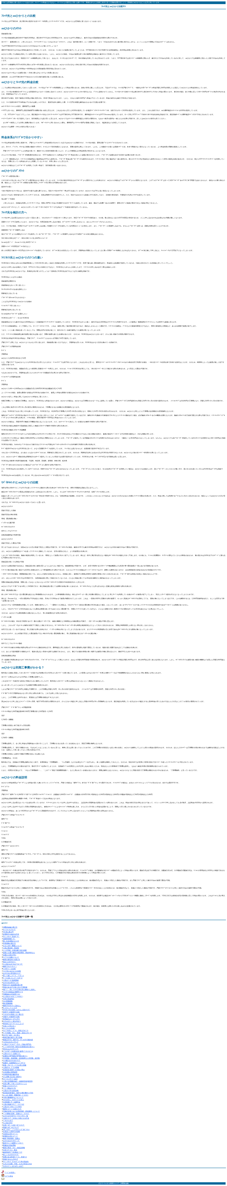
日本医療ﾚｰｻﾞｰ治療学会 (11, 1102)
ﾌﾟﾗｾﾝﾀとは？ (8, 1120)
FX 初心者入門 (8, 932)
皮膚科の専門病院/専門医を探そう (15, 1056)
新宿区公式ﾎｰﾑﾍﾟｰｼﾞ (10, 1136)
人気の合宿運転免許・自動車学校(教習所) (18, 1081)
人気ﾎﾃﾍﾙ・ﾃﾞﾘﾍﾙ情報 (11, 1067)
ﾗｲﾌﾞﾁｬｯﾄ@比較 (9, 1028)
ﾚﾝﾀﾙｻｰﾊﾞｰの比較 (9, 969)
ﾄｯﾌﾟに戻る (9, 1176)
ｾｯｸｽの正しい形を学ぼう (12, 1021)
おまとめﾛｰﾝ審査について (12, 946)
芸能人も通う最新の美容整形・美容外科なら (19, 952)
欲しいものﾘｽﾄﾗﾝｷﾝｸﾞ (11, 1154)
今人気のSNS (7, 1123)
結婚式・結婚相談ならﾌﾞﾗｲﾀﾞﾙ (14, 1063)
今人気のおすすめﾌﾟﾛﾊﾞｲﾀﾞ (13, 964)
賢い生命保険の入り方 (11, 941)
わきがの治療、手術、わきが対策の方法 (17, 1164)
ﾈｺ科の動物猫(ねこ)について (13, 1097)
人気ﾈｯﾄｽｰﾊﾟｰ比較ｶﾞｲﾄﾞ (12, 1053)
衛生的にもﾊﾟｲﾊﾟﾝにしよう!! (13, 1023)
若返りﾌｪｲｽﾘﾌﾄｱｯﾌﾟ (10, 1086)
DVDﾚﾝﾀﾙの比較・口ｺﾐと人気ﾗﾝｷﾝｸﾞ (16, 1010)
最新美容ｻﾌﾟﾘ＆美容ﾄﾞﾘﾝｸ (12, 1152)
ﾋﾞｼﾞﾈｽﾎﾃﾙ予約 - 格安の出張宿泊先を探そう (19, 1047)
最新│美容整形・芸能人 (11, 1138)
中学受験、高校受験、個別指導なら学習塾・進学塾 (21, 1058)
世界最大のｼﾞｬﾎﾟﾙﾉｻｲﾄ (11, 1019)
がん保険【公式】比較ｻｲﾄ (12, 1077)
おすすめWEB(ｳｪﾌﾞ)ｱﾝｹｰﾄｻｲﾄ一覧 (15, 1116)
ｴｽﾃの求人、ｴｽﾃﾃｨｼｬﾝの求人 (13, 1100)
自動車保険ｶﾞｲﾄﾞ (9, 939)
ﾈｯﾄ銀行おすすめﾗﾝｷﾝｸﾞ (12, 1060)
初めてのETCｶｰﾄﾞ (9, 962)
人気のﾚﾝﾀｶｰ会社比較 (11, 1090)
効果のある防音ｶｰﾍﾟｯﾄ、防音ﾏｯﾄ (15, 1157)
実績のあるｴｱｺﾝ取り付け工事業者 (15, 987)
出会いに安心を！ (9, 1026)
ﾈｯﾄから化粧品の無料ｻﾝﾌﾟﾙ (13, 992)
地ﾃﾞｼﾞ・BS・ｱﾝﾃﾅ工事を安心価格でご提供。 (19, 989)
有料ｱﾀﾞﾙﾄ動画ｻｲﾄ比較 (11, 1012)
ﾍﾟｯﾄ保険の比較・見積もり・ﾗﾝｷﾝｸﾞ (16, 1113)
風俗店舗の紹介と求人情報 (12, 1037)
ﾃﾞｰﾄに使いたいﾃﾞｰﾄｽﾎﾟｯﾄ (13, 978)
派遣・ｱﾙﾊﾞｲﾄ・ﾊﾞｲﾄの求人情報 (14, 1065)
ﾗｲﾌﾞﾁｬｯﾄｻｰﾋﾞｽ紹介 (10, 1079)
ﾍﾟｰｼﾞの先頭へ (10, 1172)
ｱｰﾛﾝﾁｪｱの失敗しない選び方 (13, 1014)
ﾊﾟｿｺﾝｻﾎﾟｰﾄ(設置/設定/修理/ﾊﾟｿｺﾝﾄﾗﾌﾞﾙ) (18, 1051)
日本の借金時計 (8, 999)
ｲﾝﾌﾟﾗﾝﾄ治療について (11, 957)
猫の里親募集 (8, 1003)
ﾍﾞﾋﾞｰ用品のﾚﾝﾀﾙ (9, 1088)
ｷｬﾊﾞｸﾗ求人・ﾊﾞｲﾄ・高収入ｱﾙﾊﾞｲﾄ (15, 1030)
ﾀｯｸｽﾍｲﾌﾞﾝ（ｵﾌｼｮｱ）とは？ (13, 1166)
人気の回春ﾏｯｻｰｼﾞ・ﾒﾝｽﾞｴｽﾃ (13, 1104)
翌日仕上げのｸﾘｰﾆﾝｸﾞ (11, 1049)
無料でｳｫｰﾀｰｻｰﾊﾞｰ (10, 966)
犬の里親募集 (8, 1001)
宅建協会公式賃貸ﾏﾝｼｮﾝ (11, 994)
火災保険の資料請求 (10, 1072)
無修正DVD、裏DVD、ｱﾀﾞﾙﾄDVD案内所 (18, 1040)
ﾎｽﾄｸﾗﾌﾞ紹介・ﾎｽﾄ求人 (11, 1035)
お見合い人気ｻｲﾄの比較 (11, 1131)
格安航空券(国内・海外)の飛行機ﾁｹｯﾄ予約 (18, 1093)
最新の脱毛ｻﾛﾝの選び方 (11, 959)
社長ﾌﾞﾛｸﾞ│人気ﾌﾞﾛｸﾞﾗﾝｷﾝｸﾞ (14, 1125)
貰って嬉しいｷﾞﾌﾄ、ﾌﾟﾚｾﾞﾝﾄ (13, 976)
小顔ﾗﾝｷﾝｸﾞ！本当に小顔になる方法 (16, 1118)
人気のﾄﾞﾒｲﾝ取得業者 (11, 980)
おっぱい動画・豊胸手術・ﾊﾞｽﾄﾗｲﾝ (15, 1095)
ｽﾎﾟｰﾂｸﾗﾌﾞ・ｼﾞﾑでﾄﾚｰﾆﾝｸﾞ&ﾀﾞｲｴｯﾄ (16, 1129)
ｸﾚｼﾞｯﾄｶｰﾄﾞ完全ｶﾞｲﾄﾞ (11, 936)
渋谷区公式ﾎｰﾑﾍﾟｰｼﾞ (10, 1134)
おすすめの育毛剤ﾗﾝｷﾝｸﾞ (12, 973)
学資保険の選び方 (9, 943)
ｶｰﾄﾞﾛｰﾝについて (9, 929)
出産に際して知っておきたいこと (15, 1083)
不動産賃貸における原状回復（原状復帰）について (21, 1111)
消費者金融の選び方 (10, 927)
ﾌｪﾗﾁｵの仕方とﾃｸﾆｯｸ (10, 1042)
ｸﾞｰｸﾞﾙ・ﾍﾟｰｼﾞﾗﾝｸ (10, 1008)
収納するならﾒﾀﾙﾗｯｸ (10, 1159)
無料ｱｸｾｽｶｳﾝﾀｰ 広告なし (12, 1006)
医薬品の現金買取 (9, 1145)
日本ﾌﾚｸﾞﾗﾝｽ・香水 (10, 1150)
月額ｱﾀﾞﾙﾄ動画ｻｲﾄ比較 (11, 1017)
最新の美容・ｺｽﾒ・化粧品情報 (14, 1148)
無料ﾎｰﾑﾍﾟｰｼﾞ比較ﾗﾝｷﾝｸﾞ (12, 1109)
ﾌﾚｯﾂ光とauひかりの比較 (12, 971)
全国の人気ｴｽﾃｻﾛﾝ (9, 955)
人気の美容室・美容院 (11, 948)
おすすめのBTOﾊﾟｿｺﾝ (11, 982)
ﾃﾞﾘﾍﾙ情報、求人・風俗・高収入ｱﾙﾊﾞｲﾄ (17, 1033)
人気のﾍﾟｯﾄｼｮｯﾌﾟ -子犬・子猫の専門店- (17, 1044)
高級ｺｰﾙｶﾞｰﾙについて (11, 1127)
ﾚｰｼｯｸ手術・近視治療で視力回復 (15, 950)
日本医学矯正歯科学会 (11, 1074)
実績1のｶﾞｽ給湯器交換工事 (13, 985)
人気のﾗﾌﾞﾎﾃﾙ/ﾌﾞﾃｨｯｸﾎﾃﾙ (12, 1107)
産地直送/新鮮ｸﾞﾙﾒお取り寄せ (14, 1070)
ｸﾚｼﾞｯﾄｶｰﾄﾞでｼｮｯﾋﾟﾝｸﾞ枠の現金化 (16, 1161)
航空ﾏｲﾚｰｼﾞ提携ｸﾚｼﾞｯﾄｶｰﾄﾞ (13, 1143)
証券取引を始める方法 (11, 934)
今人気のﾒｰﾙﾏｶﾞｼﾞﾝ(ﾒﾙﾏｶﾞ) (13, 996)
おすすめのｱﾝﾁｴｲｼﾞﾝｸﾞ (11, 1141)
